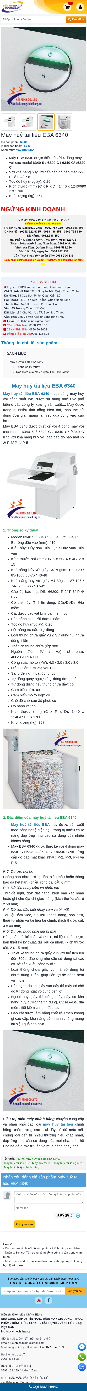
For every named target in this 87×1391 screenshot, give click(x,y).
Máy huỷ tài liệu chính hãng (21, 1167)
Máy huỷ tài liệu (42, 1163)
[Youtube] (38, 1300)
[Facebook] (48, 1300)
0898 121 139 (38, 325)
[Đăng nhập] (81, 7)
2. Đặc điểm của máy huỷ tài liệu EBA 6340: (41, 371)
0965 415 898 (40, 333)
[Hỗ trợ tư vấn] (82, 1357)
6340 (20, 1158)
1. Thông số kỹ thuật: (26, 366)
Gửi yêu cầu (75, 1290)
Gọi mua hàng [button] (45, 1387)
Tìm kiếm (77, 19)
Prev (6, 69)
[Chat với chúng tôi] (82, 1367)
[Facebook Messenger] (82, 1347)
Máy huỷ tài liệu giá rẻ (68, 1163)
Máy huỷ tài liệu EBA (17, 1163)
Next (80, 69)
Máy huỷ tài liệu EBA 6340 (26, 361)
